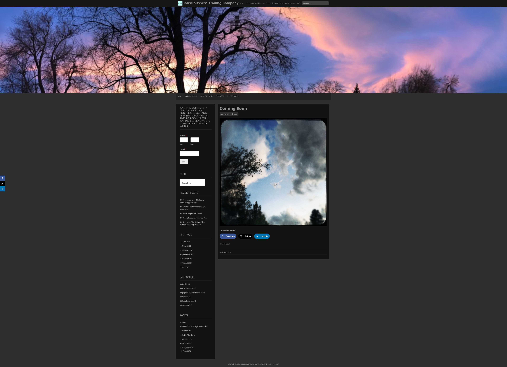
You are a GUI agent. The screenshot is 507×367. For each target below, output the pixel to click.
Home (180, 96)
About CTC (220, 96)
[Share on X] (2, 183)
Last (192, 144)
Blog (184, 322)
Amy (235, 114)
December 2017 (188, 254)
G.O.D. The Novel (206, 96)
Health (184, 284)
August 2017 (187, 263)
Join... (184, 161)
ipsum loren (186, 343)
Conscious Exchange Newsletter (195, 326)
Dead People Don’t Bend (192, 213)
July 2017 (185, 267)
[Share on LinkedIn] (2, 188)
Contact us (186, 331)
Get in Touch (232, 96)
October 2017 (187, 258)
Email (183, 149)
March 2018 (186, 246)
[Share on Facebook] (2, 178)
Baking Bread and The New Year (195, 218)
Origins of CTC (191, 96)
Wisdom (228, 252)
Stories (185, 297)
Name (183, 135)
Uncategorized (188, 301)
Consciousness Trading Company (210, 3)
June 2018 (186, 242)
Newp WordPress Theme (245, 364)
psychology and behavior (192, 292)
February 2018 (187, 250)
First (181, 144)
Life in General (188, 288)
